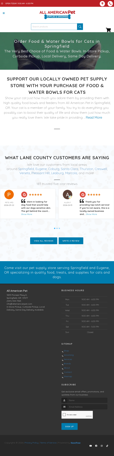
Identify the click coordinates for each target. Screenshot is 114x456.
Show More (26, 214)
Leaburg (57, 173)
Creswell (101, 169)
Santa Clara (69, 169)
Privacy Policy (31, 442)
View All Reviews (43, 241)
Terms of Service (48, 442)
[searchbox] (57, 26)
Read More (94, 117)
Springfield (26, 169)
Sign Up (69, 426)
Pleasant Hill (40, 173)
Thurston (86, 169)
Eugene (41, 169)
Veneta (24, 173)
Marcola (71, 173)
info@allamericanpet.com (19, 304)
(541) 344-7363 (14, 301)
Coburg (53, 169)
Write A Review (70, 241)
